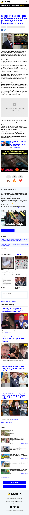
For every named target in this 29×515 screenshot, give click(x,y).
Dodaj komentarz (7, 293)
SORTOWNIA (8, 5)
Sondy (19, 500)
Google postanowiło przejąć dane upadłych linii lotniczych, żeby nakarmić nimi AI (19, 455)
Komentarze (13, 498)
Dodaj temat (13, 501)
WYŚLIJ (11, 30)
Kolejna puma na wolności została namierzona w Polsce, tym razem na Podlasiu (18, 432)
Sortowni (17, 254)
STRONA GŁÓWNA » (8, 230)
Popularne (19, 498)
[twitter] (5, 30)
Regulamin (19, 501)
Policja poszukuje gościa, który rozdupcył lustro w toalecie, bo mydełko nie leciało (7, 271)
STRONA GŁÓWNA (14, 482)
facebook (4, 27)
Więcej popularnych (7, 422)
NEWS (2, 5)
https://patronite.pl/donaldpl (18, 208)
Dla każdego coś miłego (20, 269)
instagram (9, 27)
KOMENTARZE (15, 5)
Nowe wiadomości (5, 477)
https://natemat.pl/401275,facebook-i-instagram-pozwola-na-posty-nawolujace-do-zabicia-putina (14, 245)
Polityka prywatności (14, 503)
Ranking (9, 500)
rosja (14, 27)
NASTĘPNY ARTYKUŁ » (14, 486)
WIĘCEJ (22, 5)
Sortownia (16, 203)
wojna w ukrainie (20, 27)
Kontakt (8, 501)
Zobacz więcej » (16, 147)
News (8, 498)
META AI (3, 287)
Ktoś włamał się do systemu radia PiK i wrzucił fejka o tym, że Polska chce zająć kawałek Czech (19, 448)
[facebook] (2, 30)
